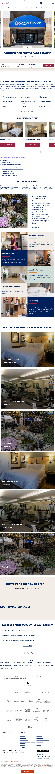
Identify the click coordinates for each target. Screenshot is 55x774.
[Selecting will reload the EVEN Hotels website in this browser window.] (18, 710)
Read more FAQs (27, 646)
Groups (28, 7)
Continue (27, 771)
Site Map (38, 745)
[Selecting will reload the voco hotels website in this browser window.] (24, 701)
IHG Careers (39, 736)
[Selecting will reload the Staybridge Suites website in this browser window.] (27, 719)
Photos (38, 7)
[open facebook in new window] (23, 653)
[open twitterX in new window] (31, 653)
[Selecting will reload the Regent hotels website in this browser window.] (18, 692)
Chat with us (23, 738)
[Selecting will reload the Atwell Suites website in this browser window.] (18, 719)
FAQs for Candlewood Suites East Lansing (27, 625)
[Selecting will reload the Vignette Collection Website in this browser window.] (37, 692)
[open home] (2, 677)
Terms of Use (39, 738)
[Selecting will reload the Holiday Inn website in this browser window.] (37, 710)
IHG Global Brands (24, 740)
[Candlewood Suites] (5, 3)
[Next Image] (30, 48)
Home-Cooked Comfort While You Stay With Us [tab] (26, 188)
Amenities (15, 7)
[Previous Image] (25, 48)
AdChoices (22, 745)
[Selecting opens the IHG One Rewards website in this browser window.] (27, 727)
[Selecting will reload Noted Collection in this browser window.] (16, 701)
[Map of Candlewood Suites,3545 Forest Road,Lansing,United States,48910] (12, 157)
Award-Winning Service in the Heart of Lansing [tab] (37, 188)
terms (43, 765)
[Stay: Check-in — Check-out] (8, 66)
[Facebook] (5, 736)
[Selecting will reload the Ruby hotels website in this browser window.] (31, 701)
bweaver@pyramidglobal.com (13, 164)
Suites (9, 7)
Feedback (22, 747)
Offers (32, 7)
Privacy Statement (44, 766)
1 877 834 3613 (19, 752)
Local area (21, 7)
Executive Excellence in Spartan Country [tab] (14, 188)
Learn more (35, 227)
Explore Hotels (39, 742)
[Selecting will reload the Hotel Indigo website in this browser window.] (8, 701)
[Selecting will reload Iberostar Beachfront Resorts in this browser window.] (47, 701)
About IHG (22, 736)
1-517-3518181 (12, 162)
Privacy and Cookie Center (42, 740)
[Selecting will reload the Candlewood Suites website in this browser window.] (46, 719)
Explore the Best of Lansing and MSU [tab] (48, 189)
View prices (48, 65)
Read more (3, 90)
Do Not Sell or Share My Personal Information (27, 743)
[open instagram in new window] (27, 653)
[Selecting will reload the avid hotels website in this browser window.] (9, 719)
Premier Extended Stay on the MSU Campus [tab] (4, 188)
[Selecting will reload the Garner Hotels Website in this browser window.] (46, 710)
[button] (53, 3)
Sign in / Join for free (46, 2)
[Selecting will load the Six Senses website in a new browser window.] (9, 692)
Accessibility (44, 7)
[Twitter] (8, 736)
